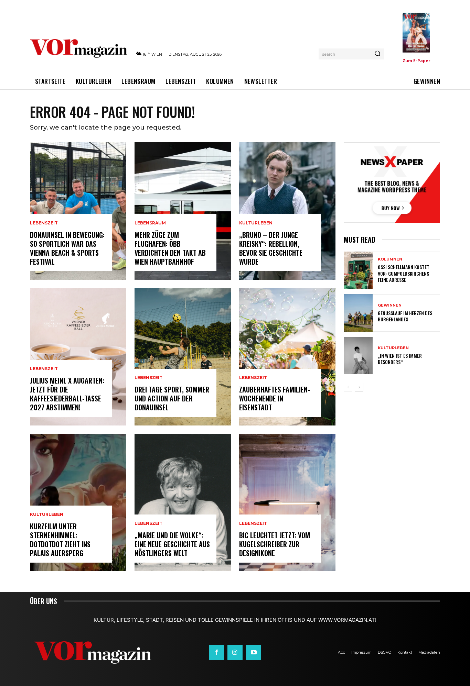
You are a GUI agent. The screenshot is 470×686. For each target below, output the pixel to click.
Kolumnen (390, 259)
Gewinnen (390, 305)
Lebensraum (150, 223)
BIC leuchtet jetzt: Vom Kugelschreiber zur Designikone (274, 544)
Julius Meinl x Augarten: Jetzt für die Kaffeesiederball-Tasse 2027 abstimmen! (67, 393)
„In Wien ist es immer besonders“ (400, 358)
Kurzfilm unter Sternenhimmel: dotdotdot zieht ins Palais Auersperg (60, 539)
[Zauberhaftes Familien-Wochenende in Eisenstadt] (287, 356)
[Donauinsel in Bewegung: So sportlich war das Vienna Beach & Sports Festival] (78, 211)
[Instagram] (235, 652)
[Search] (377, 53)
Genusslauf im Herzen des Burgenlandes (405, 316)
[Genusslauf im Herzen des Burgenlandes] (358, 313)
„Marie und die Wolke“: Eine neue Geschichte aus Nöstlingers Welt (172, 544)
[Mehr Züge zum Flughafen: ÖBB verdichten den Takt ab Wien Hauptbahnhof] (183, 211)
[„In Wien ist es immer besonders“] (358, 355)
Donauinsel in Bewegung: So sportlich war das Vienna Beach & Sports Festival (67, 248)
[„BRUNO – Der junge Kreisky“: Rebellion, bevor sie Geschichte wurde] (287, 211)
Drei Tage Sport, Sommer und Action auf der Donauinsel (172, 398)
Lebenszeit (44, 223)
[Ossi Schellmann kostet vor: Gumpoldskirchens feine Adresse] (358, 270)
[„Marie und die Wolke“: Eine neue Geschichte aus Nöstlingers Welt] (183, 502)
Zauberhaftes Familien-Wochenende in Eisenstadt (274, 398)
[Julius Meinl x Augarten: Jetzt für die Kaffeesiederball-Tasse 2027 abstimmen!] (78, 356)
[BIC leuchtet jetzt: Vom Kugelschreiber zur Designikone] (287, 502)
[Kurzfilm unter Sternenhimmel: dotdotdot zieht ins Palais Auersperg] (78, 502)
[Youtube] (253, 652)
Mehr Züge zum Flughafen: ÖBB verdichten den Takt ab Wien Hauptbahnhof (170, 248)
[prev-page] (348, 387)
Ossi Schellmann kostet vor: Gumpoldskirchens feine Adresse (403, 273)
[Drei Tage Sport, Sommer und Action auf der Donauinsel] (183, 356)
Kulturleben (46, 514)
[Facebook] (216, 652)
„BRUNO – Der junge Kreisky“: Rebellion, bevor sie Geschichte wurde (270, 248)
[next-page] (359, 387)
